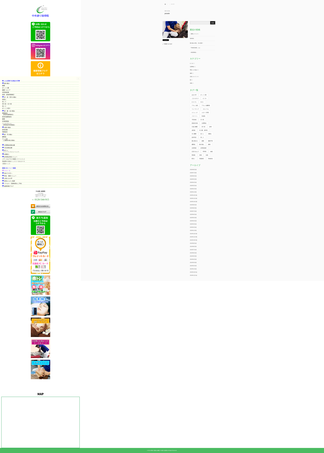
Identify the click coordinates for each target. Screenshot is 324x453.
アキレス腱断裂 (206, 105)
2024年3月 (192, 262)
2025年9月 (192, 204)
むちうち (194, 102)
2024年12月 (192, 233)
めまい (202, 102)
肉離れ (210, 133)
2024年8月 (192, 246)
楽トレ (202, 133)
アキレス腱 (195, 105)
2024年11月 (192, 236)
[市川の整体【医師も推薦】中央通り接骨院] (40, 17)
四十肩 (203, 126)
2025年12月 (192, 195)
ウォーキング (195, 109)
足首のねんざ (195, 151)
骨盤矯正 (201, 158)
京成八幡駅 (195, 126)
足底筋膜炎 (5, 121)
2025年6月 (192, 214)
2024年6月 (192, 252)
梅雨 (191, 73)
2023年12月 (192, 272)
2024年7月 (192, 249)
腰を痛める (195, 141)
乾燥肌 (203, 116)
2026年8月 (192, 169)
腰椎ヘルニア (6, 90)
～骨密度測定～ (193, 52)
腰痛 (3, 85)
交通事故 (192, 66)
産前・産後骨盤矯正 (8, 94)
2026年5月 (192, 179)
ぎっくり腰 (5, 88)
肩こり (4, 106)
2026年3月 (192, 185)
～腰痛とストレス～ (194, 33)
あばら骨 (194, 94)
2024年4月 (192, 259)
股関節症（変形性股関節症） (8, 113)
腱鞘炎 (4, 137)
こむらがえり (195, 98)
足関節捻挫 (203, 148)
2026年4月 (192, 182)
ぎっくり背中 (6, 108)
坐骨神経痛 (5, 92)
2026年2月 (192, 188)
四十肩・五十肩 (7, 104)
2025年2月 (192, 227)
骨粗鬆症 (210, 158)
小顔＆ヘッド (6, 163)
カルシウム (206, 109)
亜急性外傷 (195, 123)
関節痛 (193, 155)
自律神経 (194, 148)
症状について (193, 76)
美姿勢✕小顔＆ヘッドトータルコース (13, 161)
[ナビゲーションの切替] (78, 78)
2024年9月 (192, 243)
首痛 (207, 155)
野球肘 (204, 151)
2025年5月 (192, 217)
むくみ (191, 63)
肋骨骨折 (192, 38)
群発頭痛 (5, 129)
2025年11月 (192, 198)
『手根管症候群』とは (195, 47)
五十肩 (202, 119)
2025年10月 (192, 201)
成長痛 (193, 130)
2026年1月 (192, 192)
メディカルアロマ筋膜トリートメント (13, 159)
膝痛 (3, 119)
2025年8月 (192, 208)
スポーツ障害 (205, 112)
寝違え (4, 99)
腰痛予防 (210, 141)
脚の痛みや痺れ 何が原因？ (196, 43)
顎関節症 (5, 132)
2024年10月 (192, 240)
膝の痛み (201, 144)
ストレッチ (195, 112)
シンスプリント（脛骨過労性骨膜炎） (9, 124)
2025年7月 (192, 211)
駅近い (193, 158)
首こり (4, 101)
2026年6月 (192, 176)
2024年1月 (192, 269)
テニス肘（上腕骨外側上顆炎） (9, 139)
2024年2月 (192, 265)
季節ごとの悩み (193, 70)
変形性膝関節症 (7, 117)
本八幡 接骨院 (203, 130)
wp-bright (170, 44)
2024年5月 (192, 256)
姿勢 (210, 126)
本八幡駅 (194, 133)
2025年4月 (192, 220)
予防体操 (194, 119)
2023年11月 (192, 275)
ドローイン (195, 116)
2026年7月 (192, 172)
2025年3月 (192, 224)
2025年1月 (192, 230)
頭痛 (191, 83)
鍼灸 (211, 151)
